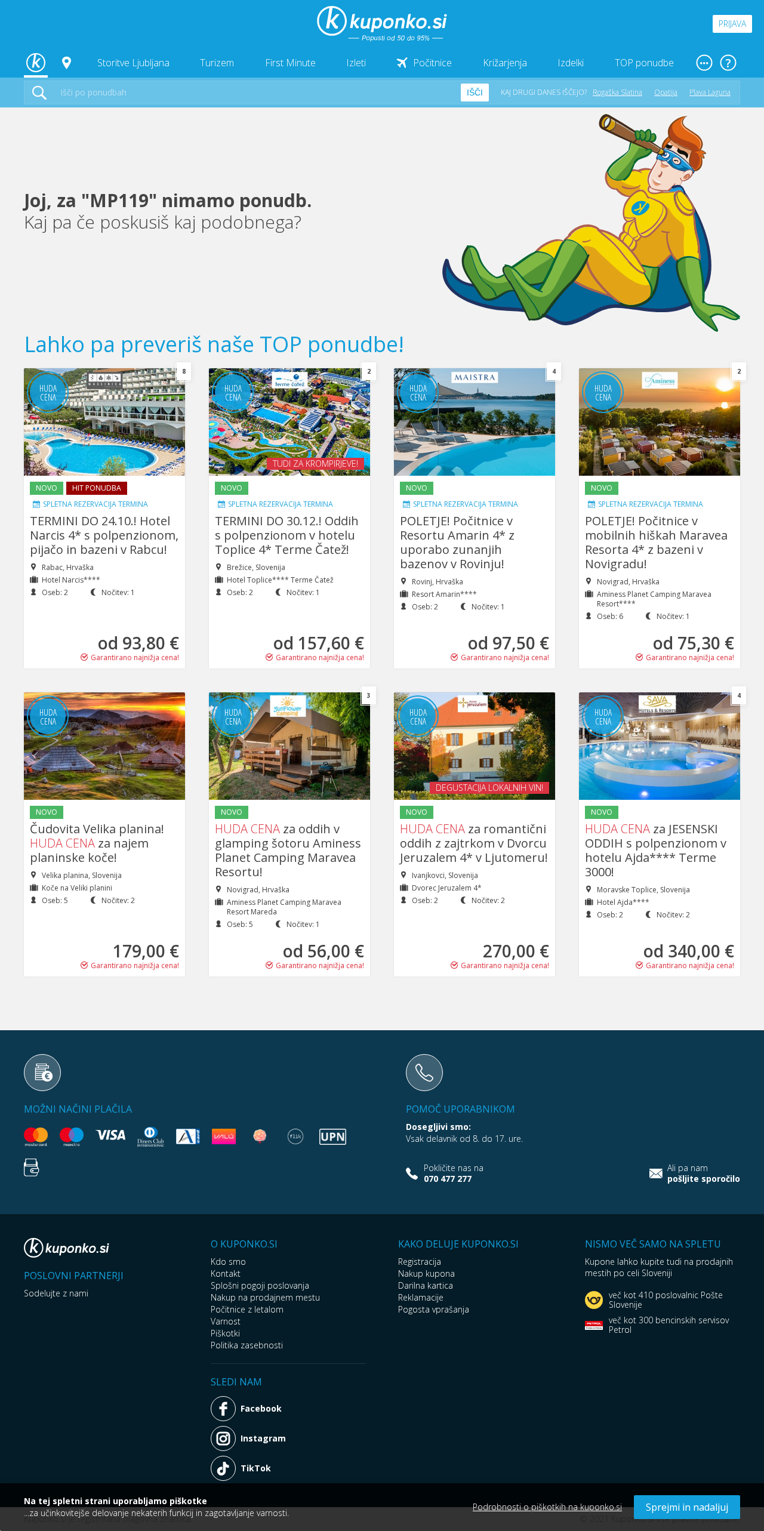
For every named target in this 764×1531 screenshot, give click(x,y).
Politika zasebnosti (247, 1345)
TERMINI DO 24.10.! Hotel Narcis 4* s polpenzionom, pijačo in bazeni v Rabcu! (104, 535)
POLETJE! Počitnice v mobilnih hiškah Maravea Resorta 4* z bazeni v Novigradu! (656, 542)
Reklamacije (420, 1297)
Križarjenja (505, 62)
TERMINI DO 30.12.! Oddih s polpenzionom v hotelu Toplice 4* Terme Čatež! (287, 535)
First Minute (290, 62)
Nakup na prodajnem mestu (265, 1297)
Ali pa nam (703, 1173)
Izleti (356, 62)
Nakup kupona (426, 1273)
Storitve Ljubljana (133, 62)
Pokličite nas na (453, 1173)
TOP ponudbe (644, 62)
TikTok (256, 1468)
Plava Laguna (710, 92)
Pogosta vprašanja (433, 1309)
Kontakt (226, 1273)
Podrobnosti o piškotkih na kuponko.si (547, 1506)
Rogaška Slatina (617, 92)
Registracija (419, 1261)
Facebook (261, 1408)
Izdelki (570, 62)
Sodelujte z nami (56, 1293)
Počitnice (432, 62)
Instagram (263, 1438)
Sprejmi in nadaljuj (687, 1507)
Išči (475, 92)
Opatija (665, 92)
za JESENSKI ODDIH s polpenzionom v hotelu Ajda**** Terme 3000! (655, 850)
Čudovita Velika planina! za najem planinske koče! (97, 843)
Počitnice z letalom (247, 1309)
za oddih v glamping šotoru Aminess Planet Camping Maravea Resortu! (288, 850)
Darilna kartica (425, 1285)
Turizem (217, 62)
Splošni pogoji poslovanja (260, 1285)
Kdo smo (228, 1261)
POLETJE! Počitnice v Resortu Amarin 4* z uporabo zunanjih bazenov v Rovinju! (457, 542)
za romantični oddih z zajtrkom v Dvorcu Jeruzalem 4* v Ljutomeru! (474, 843)
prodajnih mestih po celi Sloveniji (659, 1267)
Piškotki (225, 1333)
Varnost (226, 1321)
